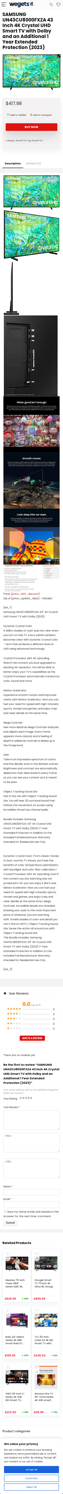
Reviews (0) (33, 163)
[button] (59, 55)
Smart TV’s (21, 140)
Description (13, 163)
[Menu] (4, 4)
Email (7, 1199)
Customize (31, 1478)
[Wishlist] (58, 5)
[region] (31, 1466)
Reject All (31, 1487)
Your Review (11, 1107)
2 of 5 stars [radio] (22, 1097)
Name (7, 1186)
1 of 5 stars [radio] (21, 1097)
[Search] (51, 4)
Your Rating (10, 1098)
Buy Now (31, 127)
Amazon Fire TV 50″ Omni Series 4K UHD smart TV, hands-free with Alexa (44, 1400)
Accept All (31, 1469)
